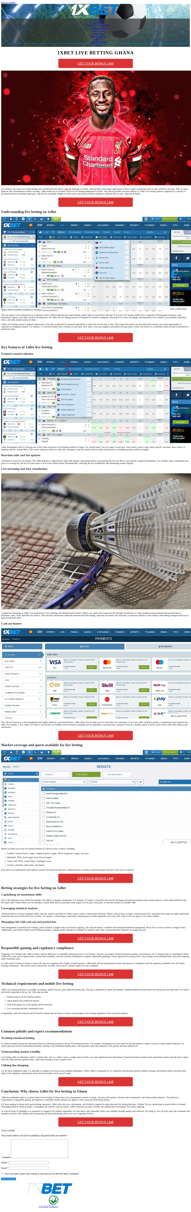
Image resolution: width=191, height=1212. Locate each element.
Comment (5, 1157)
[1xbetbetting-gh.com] (95, 14)
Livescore (98, 45)
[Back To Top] (2, 1209)
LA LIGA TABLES (48, 1206)
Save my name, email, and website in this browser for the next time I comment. (42, 1173)
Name (5, 1162)
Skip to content (8, 2)
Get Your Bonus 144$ (96, 63)
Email (5, 1168)
